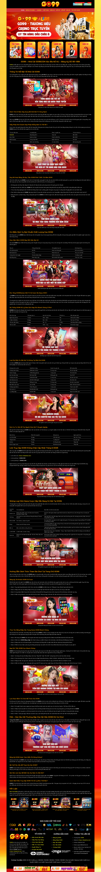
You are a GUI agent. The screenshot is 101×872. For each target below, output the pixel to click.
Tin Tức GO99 (76, 10)
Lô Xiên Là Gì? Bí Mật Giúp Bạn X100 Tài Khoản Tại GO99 (82, 810)
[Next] (92, 806)
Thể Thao (46, 10)
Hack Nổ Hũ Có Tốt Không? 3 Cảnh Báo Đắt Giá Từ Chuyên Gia (19, 810)
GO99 (22, 10)
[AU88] (31, 868)
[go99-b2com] (50, 4)
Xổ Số (63, 10)
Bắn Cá (52, 10)
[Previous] (9, 806)
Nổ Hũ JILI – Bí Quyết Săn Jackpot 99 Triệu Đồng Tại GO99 (61, 810)
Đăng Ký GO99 (30, 10)
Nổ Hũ (58, 10)
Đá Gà (68, 10)
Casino (39, 10)
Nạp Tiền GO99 (57, 842)
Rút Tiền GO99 (57, 845)
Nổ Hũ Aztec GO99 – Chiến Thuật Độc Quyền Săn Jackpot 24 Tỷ (40, 810)
